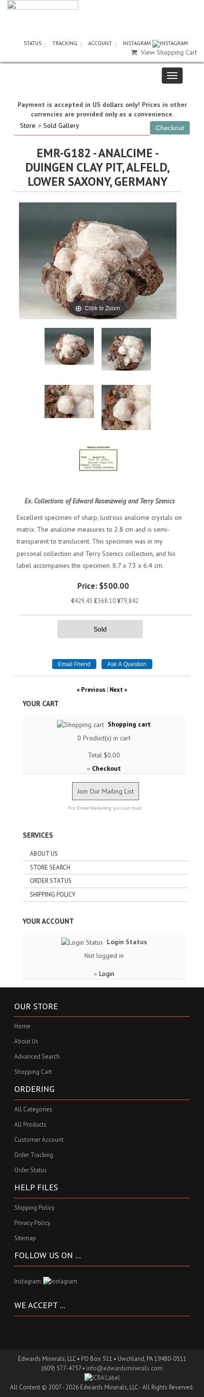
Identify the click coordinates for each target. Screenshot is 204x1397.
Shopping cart (129, 724)
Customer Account (39, 1140)
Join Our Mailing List (105, 791)
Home (22, 1026)
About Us (44, 854)
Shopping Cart (33, 1072)
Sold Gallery (61, 125)
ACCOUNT (100, 43)
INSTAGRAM (137, 43)
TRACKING (64, 43)
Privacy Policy (32, 1223)
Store (28, 125)
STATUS (32, 43)
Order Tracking (33, 1155)
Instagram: (28, 1281)
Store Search (50, 867)
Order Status (51, 881)
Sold (100, 629)
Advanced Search (37, 1057)
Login (106, 973)
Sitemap (25, 1238)
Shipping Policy (52, 894)
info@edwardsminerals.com (124, 1368)
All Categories (33, 1109)
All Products (30, 1124)
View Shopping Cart (169, 52)
